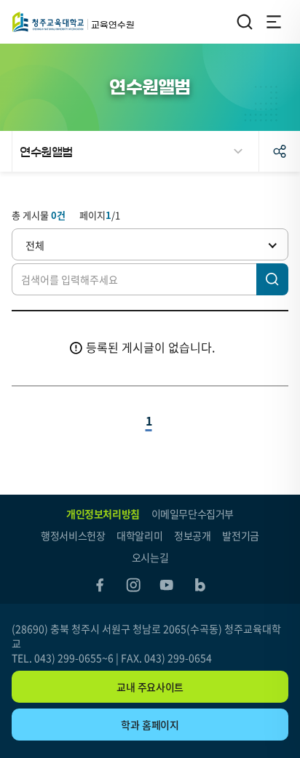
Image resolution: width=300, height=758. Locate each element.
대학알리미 (139, 535)
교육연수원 (48, 22)
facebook (100, 585)
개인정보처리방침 (103, 513)
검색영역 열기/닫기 (244, 21)
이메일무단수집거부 (192, 513)
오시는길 (150, 557)
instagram (133, 585)
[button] (150, 244)
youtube (167, 585)
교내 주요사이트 (150, 686)
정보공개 (192, 535)
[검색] (272, 279)
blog (200, 585)
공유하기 (279, 151)
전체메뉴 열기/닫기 (273, 21)
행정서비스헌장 (73, 535)
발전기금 (240, 535)
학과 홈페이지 (149, 724)
